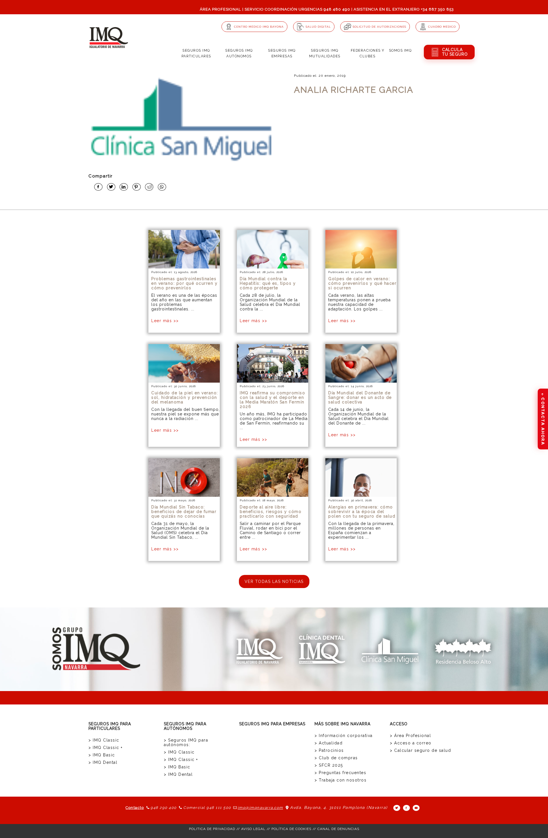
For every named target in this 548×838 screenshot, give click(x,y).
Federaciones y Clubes (367, 53)
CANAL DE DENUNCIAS (338, 829)
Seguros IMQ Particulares (196, 53)
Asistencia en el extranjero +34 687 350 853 (404, 9)
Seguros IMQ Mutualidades (325, 53)
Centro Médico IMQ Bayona (259, 26)
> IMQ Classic (103, 740)
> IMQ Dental (102, 762)
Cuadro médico (442, 26)
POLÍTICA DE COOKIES (291, 829)
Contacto (135, 807)
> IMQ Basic (101, 755)
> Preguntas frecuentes (340, 772)
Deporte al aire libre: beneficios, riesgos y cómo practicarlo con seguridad (270, 511)
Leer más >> (165, 320)
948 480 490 (337, 9)
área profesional (220, 9)
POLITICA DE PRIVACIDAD (212, 829)
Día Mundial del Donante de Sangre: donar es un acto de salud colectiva (360, 397)
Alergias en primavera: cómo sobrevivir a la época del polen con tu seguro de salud (361, 511)
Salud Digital (318, 26)
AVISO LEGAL (253, 829)
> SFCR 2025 (329, 765)
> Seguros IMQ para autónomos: (186, 742)
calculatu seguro (455, 51)
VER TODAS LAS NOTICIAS (274, 581)
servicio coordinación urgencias (284, 9)
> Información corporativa (344, 735)
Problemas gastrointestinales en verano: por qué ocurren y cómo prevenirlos (184, 283)
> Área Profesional (410, 735)
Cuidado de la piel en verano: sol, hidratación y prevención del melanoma (184, 397)
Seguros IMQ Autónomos (239, 53)
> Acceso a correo (411, 743)
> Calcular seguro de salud (420, 750)
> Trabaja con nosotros (340, 780)
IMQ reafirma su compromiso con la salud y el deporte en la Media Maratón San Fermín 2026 (272, 400)
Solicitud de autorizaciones (379, 26)
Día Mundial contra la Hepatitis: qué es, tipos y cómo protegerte (268, 283)
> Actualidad (328, 743)
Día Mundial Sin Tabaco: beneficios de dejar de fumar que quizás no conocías (183, 511)
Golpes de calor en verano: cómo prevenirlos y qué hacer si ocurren (362, 283)
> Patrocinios (329, 750)
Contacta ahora (543, 418)
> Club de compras (336, 758)
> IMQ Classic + (105, 747)
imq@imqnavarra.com (260, 807)
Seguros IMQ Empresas (282, 53)
